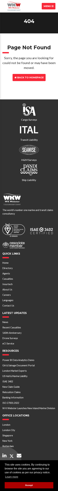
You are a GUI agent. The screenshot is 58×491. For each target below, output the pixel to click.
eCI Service (8, 343)
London (6, 424)
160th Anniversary (11, 332)
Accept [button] (29, 485)
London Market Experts (14, 370)
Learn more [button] (11, 476)
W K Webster (14, 6)
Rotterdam (8, 446)
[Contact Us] (19, 455)
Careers (6, 294)
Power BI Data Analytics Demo (18, 360)
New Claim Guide (11, 386)
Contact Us (30, 84)
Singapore (7, 435)
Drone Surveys (10, 338)
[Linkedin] (4, 455)
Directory (7, 268)
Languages (7, 300)
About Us (7, 289)
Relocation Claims (11, 392)
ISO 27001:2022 (10, 402)
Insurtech (7, 284)
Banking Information (13, 397)
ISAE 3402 (7, 381)
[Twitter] (12, 456)
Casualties (7, 278)
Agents (6, 273)
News (5, 322)
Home (5, 262)
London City (8, 430)
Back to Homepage (30, 77)
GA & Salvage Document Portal (18, 365)
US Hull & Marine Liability (14, 376)
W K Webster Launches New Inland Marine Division (28, 408)
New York (7, 440)
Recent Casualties (11, 327)
